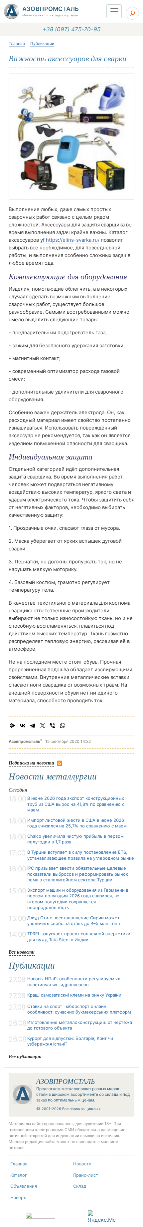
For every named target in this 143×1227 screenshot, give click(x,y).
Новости (82, 1163)
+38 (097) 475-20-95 (71, 29)
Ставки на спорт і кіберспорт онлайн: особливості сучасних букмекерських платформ (79, 1009)
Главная (17, 43)
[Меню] (114, 11)
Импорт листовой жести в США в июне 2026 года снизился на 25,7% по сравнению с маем (77, 823)
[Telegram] (33, 726)
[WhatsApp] (63, 726)
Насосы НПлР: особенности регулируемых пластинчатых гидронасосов (73, 981)
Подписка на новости (31, 762)
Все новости (22, 951)
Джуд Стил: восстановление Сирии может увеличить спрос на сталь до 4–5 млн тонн (73, 920)
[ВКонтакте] (23, 726)
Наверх (18, 1197)
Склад (79, 1186)
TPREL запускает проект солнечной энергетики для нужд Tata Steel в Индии (78, 936)
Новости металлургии (53, 776)
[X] (43, 726)
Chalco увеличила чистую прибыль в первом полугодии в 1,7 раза (75, 839)
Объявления (23, 1186)
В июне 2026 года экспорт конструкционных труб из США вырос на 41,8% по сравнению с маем (75, 803)
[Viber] (53, 726)
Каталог (18, 1175)
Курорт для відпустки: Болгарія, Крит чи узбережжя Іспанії (70, 1041)
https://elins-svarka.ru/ (72, 240)
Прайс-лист (85, 1175)
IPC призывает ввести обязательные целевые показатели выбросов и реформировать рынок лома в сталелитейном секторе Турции (77, 873)
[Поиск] (132, 13)
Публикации (42, 43)
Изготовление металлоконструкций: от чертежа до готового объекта (79, 1025)
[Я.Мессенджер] (13, 726)
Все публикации (25, 1056)
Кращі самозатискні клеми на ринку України (74, 995)
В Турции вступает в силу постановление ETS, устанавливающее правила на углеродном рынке (80, 855)
